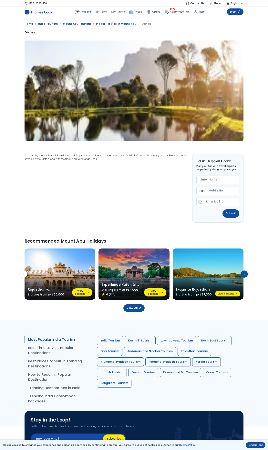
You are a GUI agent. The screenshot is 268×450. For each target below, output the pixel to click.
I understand (255, 445)
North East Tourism (215, 340)
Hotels (138, 11)
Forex (104, 11)
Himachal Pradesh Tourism (168, 362)
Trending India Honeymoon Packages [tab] (52, 399)
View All (132, 308)
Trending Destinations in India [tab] (54, 387)
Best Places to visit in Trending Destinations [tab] (55, 364)
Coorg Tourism (217, 372)
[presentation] (23, 274)
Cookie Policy (187, 445)
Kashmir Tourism (140, 340)
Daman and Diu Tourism (180, 372)
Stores (218, 3)
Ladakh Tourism (111, 372)
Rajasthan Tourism (194, 351)
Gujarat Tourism (143, 372)
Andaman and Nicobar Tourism (150, 351)
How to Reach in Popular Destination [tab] (49, 377)
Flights (121, 11)
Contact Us (197, 3)
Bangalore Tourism (114, 383)
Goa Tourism (109, 351)
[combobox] (202, 191)
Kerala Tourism (207, 362)
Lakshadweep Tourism (176, 340)
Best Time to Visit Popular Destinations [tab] (51, 350)
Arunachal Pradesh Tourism (120, 362)
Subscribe (114, 439)
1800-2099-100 (38, 3)
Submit (231, 213)
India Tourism (110, 340)
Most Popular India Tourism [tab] (52, 339)
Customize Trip (179, 11)
